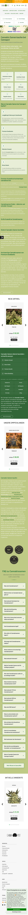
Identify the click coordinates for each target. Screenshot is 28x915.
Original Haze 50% (9, 2)
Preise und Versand (5, 848)
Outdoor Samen (21, 10)
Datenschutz (4, 869)
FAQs (3, 887)
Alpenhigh (4, 898)
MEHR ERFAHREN (7, 292)
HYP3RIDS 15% (9, 0)
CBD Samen (7, 13)
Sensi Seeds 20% (18, 2)
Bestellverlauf (4, 882)
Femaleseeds (18, 494)
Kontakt (3, 885)
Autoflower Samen (8, 520)
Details (14, 339)
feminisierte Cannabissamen (9, 516)
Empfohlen (4, 864)
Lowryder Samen (13, 10)
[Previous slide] (2, 325)
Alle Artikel (4, 851)
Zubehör (21, 13)
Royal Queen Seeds (17, 496)
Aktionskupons (5, 866)
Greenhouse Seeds (6, 496)
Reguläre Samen (14, 13)
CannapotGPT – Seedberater (7, 873)
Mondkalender (5, 855)
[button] (12, 345)
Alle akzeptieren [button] (16, 909)
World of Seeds (15, 498)
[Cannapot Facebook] (4, 904)
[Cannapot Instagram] (2, 904)
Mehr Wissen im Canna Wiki (14, 765)
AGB (3, 871)
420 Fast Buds (16, 492)
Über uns (4, 846)
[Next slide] (25, 325)
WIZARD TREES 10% (19, 0)
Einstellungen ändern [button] (16, 911)
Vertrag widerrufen (5, 889)
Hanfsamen (5, 10)
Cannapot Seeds (23, 187)
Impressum (4, 853)
